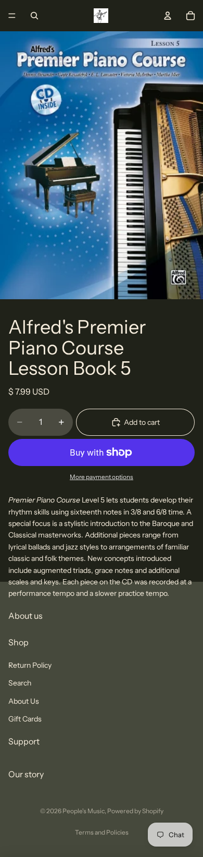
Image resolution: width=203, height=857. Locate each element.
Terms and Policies (102, 832)
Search (19, 683)
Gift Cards (25, 719)
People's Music (83, 811)
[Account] (167, 15)
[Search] (34, 15)
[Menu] (12, 16)
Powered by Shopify (135, 811)
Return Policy (30, 664)
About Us (23, 700)
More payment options (101, 477)
